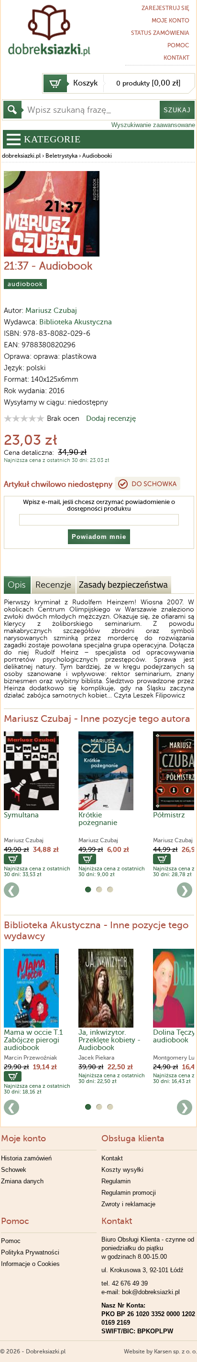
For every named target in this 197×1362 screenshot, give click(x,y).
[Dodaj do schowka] (147, 483)
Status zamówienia (160, 33)
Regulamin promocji (128, 1192)
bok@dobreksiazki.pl (151, 1292)
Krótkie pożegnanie (97, 818)
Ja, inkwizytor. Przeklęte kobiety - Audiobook (109, 1040)
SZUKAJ (177, 110)
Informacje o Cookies (30, 1263)
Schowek (13, 1169)
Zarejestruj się (165, 8)
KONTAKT (176, 57)
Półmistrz (169, 815)
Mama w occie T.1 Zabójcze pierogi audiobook (33, 1040)
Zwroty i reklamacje (128, 1204)
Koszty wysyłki (122, 1169)
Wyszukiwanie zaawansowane (153, 125)
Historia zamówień (26, 1158)
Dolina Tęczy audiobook (174, 1036)
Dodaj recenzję (111, 418)
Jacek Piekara (96, 1057)
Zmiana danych (22, 1181)
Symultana (21, 815)
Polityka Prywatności (30, 1252)
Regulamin (116, 1181)
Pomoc (178, 45)
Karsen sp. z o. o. (175, 1351)
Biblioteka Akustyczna (75, 322)
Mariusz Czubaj (51, 310)
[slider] (24, 418)
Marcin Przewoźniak (30, 1057)
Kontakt (112, 1158)
